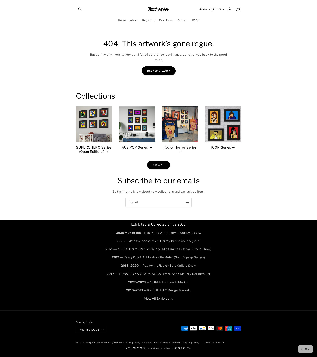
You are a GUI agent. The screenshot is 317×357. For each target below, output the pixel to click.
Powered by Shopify (111, 342)
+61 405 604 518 (182, 348)
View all (158, 165)
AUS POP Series (135, 147)
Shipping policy (191, 342)
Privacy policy (133, 342)
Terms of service (171, 342)
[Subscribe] (187, 202)
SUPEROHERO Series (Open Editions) (93, 149)
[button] (80, 9)
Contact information (213, 342)
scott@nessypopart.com (159, 348)
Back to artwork (158, 70)
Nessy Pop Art (92, 342)
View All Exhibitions (158, 298)
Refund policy (151, 342)
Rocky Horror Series (179, 147)
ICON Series (221, 147)
